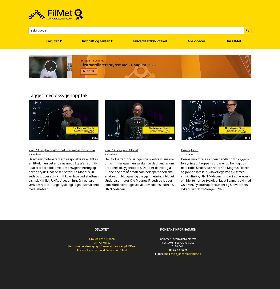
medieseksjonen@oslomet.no (182, 254)
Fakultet (52, 41)
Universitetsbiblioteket (150, 41)
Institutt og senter (96, 41)
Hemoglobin (189, 150)
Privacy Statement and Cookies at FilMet (102, 250)
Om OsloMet (102, 242)
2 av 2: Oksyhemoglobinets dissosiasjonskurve (62, 150)
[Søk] (247, 30)
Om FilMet (233, 41)
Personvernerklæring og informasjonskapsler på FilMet (102, 246)
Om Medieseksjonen (102, 239)
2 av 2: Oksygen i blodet (121, 150)
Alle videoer (196, 41)
